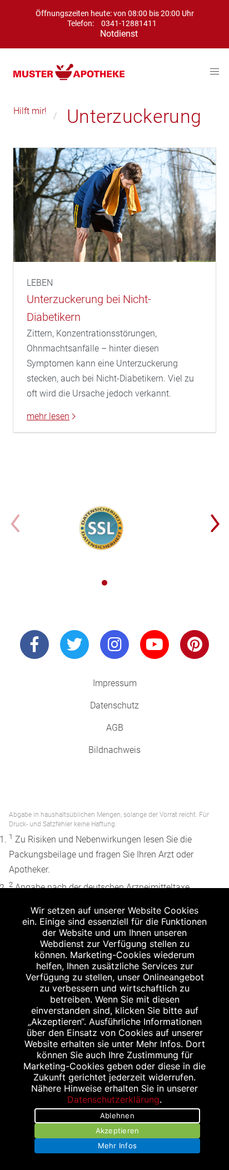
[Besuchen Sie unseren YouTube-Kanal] (154, 644)
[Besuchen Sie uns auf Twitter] (74, 644)
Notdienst (119, 33)
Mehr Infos (117, 1145)
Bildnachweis (114, 750)
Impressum (115, 683)
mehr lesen (48, 416)
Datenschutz (114, 705)
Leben (40, 282)
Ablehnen (117, 1115)
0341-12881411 (129, 23)
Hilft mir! (30, 111)
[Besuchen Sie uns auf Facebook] (34, 644)
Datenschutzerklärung (113, 1099)
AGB (114, 727)
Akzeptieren (118, 1130)
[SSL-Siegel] (101, 528)
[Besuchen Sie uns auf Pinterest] (194, 644)
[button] (104, 583)
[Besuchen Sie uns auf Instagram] (114, 644)
